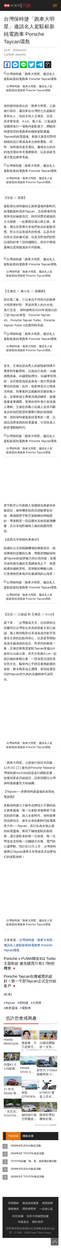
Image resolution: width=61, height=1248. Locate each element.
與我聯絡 (13, 1203)
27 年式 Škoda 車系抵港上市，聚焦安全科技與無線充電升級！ (11, 1091)
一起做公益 (46, 1208)
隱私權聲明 (29, 1208)
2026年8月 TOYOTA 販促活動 (27, 1153)
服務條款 (13, 1208)
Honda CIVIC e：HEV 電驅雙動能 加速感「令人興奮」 (28, 1070)
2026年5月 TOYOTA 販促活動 (27, 1176)
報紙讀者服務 (30, 1203)
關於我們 (37, 1221)
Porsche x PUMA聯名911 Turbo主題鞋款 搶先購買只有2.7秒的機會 (30, 963)
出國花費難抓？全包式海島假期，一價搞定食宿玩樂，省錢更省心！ (47, 1045)
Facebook (7, 64)
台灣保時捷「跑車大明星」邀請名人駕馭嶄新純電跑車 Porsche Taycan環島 (30, 945)
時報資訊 (23, 1221)
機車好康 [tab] (28, 1136)
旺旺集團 (18, 1216)
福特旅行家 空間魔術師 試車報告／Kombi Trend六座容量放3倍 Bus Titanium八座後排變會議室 (30, 1117)
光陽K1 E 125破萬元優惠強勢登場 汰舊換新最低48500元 (12, 1067)
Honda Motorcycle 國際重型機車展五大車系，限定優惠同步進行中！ (11, 1042)
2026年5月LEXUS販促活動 (26, 1168)
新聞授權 (47, 1203)
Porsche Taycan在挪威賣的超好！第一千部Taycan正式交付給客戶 (30, 981)
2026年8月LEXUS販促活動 (26, 1145)
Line (23, 64)
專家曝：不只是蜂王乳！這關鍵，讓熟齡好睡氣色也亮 (29, 1045)
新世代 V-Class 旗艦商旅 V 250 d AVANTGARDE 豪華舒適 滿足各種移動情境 (47, 1072)
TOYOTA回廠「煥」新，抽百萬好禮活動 (34, 1161)
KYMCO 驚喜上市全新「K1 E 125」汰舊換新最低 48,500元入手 (48, 1095)
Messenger (15, 64)
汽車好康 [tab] (13, 1136)
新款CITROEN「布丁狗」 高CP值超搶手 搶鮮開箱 (30, 1095)
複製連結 (47, 64)
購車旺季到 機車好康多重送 (47, 1117)
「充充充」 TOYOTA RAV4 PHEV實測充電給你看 (12, 1114)
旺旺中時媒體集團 (37, 1216)
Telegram (39, 64)
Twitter (31, 64)
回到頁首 (54, 1241)
